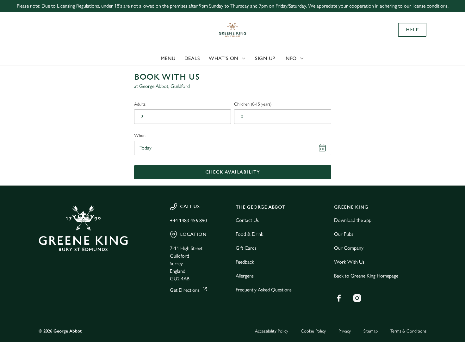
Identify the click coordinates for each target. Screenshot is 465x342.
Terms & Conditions (408, 331)
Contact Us (247, 220)
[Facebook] (339, 298)
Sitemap (370, 331)
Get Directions (185, 290)
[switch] (182, 71)
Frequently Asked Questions (264, 290)
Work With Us (349, 262)
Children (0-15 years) (252, 104)
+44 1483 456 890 (188, 220)
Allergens (245, 276)
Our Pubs (343, 234)
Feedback (245, 262)
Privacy (344, 331)
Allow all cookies (412, 16)
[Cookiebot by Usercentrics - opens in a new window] (41, 71)
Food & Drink (249, 234)
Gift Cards (246, 248)
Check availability (232, 172)
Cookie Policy (313, 331)
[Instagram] (357, 298)
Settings (324, 71)
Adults (140, 104)
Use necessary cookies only (412, 37)
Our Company (348, 248)
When (140, 135)
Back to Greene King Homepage (366, 276)
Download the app (352, 220)
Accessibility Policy (271, 331)
